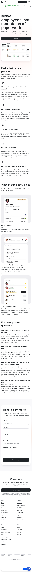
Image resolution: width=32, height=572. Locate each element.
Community (20, 512)
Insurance (19, 507)
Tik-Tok (19, 534)
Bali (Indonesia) (5, 512)
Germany (3, 517)
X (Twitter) (19, 537)
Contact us (4, 529)
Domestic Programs (6, 539)
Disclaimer (17, 554)
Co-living (3, 542)
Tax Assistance (21, 505)
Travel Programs (5, 537)
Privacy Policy (3, 554)
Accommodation (21, 520)
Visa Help (19, 502)
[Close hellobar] (30, 6)
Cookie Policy (23, 554)
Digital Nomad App (5, 532)
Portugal (3, 505)
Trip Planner (20, 515)
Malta (2, 515)
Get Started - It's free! (16, 490)
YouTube (19, 532)
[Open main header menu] (29, 1)
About (2, 527)
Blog (2, 534)
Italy (2, 507)
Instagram (19, 527)
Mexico (3, 520)
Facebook (19, 529)
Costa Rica (4, 510)
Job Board (19, 517)
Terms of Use (10, 554)
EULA (29, 554)
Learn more (21, 6)
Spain (2, 502)
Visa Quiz (19, 510)
